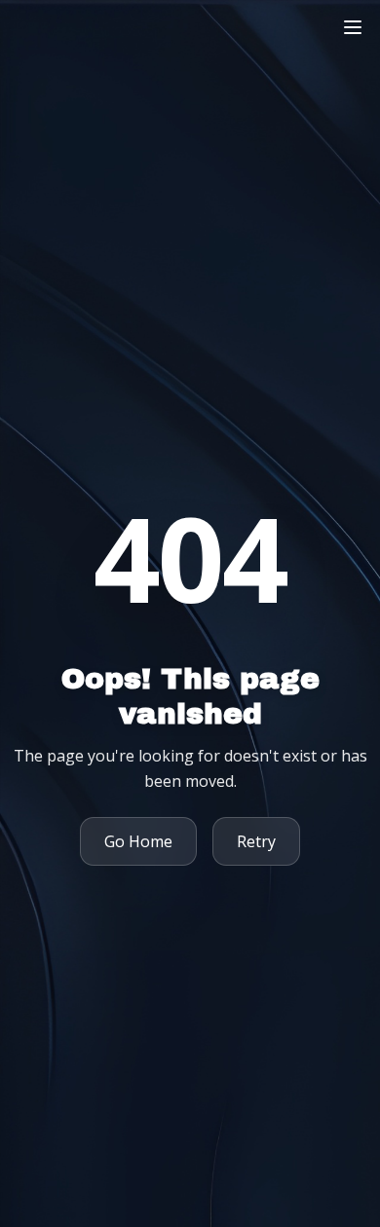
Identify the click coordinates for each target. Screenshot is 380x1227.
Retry (256, 841)
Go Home (138, 841)
